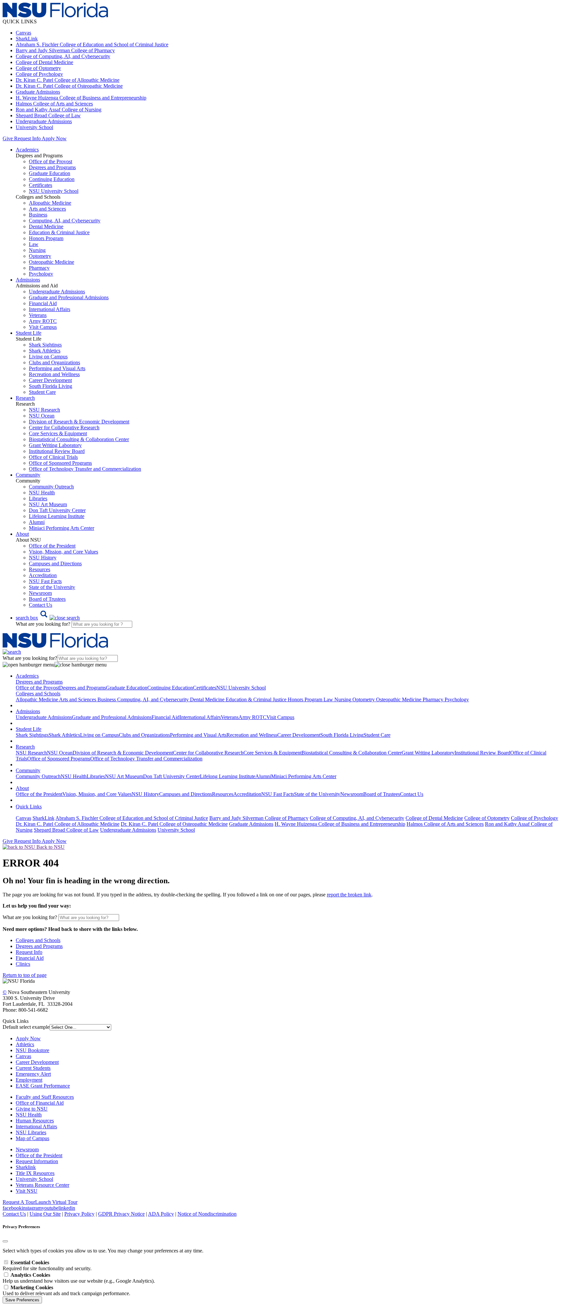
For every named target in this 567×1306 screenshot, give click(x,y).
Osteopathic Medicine (51, 262)
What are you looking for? (44, 624)
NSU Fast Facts (45, 581)
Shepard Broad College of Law (48, 115)
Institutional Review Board (57, 451)
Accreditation (43, 575)
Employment (29, 1080)
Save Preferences (22, 1299)
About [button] (22, 534)
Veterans (38, 315)
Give (8, 138)
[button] (48, 617)
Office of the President (52, 546)
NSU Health (42, 492)
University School (34, 127)
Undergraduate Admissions (44, 121)
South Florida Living (50, 386)
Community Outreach (51, 486)
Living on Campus (48, 356)
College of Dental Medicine (44, 62)
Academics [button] (27, 149)
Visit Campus (43, 327)
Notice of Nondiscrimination (207, 1214)
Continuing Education (51, 179)
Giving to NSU (32, 1109)
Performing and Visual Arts (57, 368)
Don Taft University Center (57, 510)
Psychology (41, 274)
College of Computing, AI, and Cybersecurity (63, 56)
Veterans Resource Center (42, 1185)
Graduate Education (49, 173)
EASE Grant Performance (43, 1086)
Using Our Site (45, 1214)
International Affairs (49, 309)
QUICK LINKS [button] (20, 21)
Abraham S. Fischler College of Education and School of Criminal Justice (92, 44)
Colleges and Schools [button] (38, 693)
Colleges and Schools (38, 940)
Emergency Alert (33, 1074)
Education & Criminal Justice (59, 232)
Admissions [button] (28, 279)
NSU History (42, 557)
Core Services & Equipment (58, 433)
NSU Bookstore (32, 1050)
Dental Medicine (46, 226)
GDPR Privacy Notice (121, 1214)
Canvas (23, 32)
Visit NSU (26, 1191)
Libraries (38, 498)
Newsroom (40, 593)
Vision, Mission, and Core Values (63, 551)
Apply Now (54, 138)
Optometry (40, 256)
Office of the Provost (50, 161)
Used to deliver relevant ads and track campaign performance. (66, 1290)
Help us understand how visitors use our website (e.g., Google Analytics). (79, 1278)
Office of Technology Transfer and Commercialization (85, 469)
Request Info (27, 138)
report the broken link (349, 894)
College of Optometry (38, 68)
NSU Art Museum (48, 504)
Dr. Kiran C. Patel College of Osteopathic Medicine (69, 86)
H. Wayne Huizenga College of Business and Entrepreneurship (81, 98)
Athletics (25, 1044)
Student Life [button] (28, 333)
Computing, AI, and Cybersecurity (64, 220)
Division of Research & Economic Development (79, 421)
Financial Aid (43, 303)
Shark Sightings (45, 345)
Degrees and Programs (52, 167)
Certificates (40, 185)
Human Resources (35, 1120)
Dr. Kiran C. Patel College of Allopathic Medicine (67, 80)
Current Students (33, 1068)
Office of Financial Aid (40, 1103)
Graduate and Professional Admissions (69, 297)
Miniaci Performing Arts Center (61, 528)
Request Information (37, 1161)
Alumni (37, 522)
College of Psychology (39, 74)
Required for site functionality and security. (47, 1265)
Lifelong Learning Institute (56, 516)
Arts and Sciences (47, 209)
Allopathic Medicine (50, 203)
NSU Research (44, 410)
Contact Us (40, 605)
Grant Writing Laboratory (55, 445)
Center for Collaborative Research (64, 427)
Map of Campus (32, 1138)
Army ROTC (43, 321)
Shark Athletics (44, 350)
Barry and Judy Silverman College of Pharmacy (65, 50)
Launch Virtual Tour (56, 1202)
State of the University (52, 587)
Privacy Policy (79, 1214)
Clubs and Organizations (54, 362)
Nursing (37, 250)
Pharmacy (39, 268)
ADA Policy (161, 1214)
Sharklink (26, 1167)
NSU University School (53, 191)
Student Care (42, 392)
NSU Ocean (41, 415)
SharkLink (27, 38)
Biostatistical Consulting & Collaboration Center (79, 439)
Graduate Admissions (38, 92)
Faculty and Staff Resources (45, 1097)
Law (33, 244)
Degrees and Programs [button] (39, 682)
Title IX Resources (35, 1173)
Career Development (50, 380)
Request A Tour (19, 1202)
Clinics (23, 964)
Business (38, 214)
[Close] (5, 1241)
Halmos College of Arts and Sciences (54, 103)
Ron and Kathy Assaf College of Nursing (58, 109)
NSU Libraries (31, 1132)
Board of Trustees (47, 599)
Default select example (26, 1027)
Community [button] (28, 475)
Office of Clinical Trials (53, 457)
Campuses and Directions (55, 563)
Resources (39, 569)
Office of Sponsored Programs (60, 463)
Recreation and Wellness (54, 374)
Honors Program (46, 238)
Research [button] (25, 398)
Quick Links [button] (29, 806)
